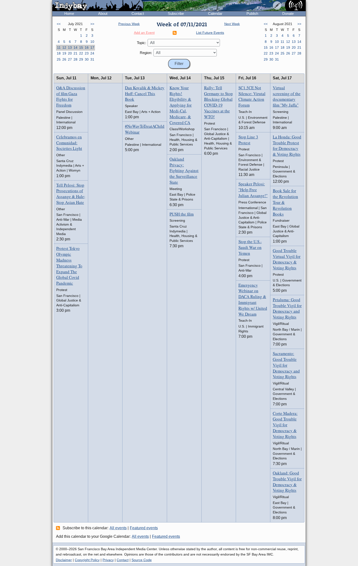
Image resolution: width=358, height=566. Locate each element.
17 (92, 47)
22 (81, 53)
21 (75, 53)
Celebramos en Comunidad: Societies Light (69, 142)
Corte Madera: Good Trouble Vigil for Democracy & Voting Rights (285, 425)
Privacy (108, 560)
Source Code (142, 560)
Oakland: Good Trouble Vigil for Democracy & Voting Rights (287, 481)
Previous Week (129, 24)
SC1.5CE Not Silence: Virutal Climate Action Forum (251, 96)
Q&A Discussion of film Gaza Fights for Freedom (70, 96)
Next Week (232, 24)
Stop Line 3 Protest (248, 140)
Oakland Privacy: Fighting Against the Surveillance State (184, 170)
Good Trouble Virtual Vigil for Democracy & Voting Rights (287, 259)
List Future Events (210, 33)
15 (81, 47)
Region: (146, 53)
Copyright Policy (87, 560)
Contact (138, 13)
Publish (252, 13)
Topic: (141, 43)
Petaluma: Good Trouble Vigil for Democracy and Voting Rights (287, 308)
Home (69, 13)
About (102, 13)
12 (64, 47)
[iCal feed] (58, 528)
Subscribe (176, 13)
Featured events (144, 528)
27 (70, 59)
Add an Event (144, 33)
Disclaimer (64, 560)
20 (70, 53)
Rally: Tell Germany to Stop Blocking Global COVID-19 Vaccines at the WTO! (218, 102)
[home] (97, 6)
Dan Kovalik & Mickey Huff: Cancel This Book (144, 93)
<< (59, 24)
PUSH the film (182, 214)
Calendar (215, 13)
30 (87, 59)
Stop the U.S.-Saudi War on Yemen (250, 247)
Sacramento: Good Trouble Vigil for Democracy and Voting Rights (286, 365)
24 (92, 53)
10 (92, 42)
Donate (288, 13)
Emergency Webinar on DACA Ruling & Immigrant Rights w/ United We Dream (252, 299)
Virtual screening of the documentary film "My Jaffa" (287, 96)
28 (75, 59)
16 (87, 47)
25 (59, 59)
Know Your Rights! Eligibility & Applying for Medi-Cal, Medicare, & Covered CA (181, 105)
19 (64, 53)
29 (81, 59)
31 (92, 59)
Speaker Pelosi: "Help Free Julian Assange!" (253, 189)
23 (87, 53)
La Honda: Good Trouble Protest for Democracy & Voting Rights (287, 145)
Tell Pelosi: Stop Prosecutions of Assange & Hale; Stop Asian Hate (70, 193)
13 (70, 47)
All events (118, 528)
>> (92, 24)
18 (59, 53)
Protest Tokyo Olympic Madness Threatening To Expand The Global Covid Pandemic (69, 266)
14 (75, 47)
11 (59, 47)
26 (64, 59)
